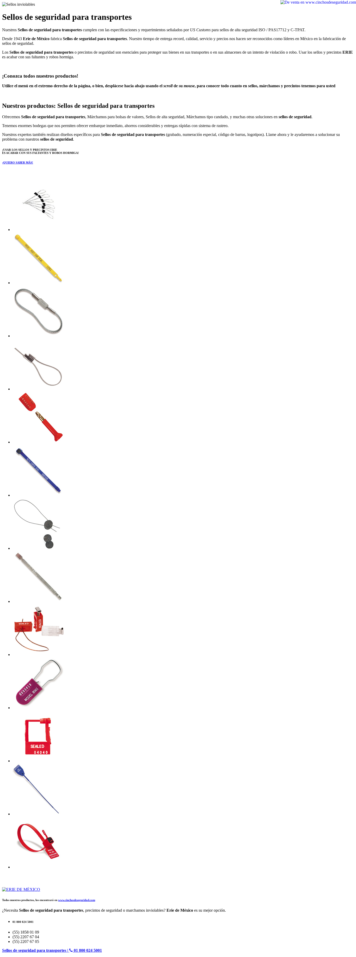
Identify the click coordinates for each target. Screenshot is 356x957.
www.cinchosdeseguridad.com (76, 900)
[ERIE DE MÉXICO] (21, 889)
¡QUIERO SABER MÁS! (17, 162)
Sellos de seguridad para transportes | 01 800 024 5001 (52, 950)
